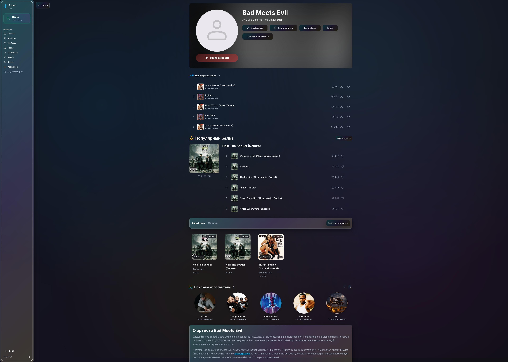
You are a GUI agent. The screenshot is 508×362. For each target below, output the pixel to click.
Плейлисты (13, 52)
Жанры (11, 57)
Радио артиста (285, 28)
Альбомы (12, 43)
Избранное (13, 67)
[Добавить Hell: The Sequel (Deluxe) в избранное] (228, 237)
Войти (12, 351)
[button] (270, 86)
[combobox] (338, 223)
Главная (11, 33)
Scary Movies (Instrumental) (219, 125)
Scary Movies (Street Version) (220, 85)
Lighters (209, 95)
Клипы (10, 62)
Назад (45, 5)
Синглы (213, 223)
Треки (10, 48)
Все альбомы (310, 28)
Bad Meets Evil (211, 88)
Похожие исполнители (258, 36)
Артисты (12, 38)
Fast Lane (210, 115)
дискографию (242, 353)
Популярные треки (205, 75)
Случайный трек (15, 71)
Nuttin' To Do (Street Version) (220, 105)
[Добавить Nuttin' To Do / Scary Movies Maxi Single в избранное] (261, 237)
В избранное (257, 28)
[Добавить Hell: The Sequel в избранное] (195, 237)
